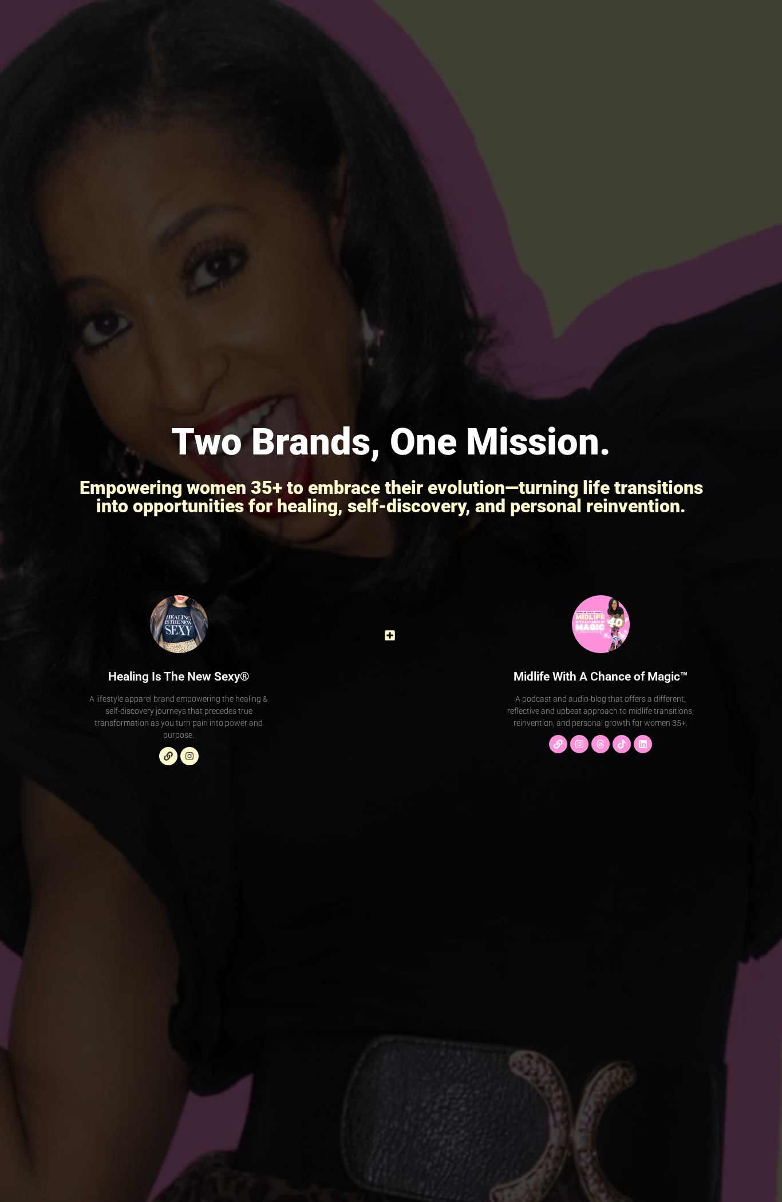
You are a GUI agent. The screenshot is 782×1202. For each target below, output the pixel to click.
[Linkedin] (643, 744)
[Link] (168, 756)
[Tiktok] (622, 744)
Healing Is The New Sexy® (179, 676)
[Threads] (600, 744)
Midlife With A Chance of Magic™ (601, 676)
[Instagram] (189, 756)
